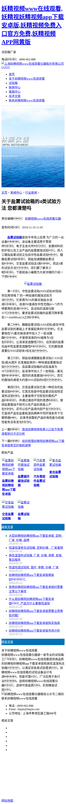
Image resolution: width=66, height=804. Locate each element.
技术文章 (15, 96)
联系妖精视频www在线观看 (27, 100)
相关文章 (7, 641)
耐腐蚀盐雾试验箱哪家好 (25, 741)
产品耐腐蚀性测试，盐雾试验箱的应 (35, 736)
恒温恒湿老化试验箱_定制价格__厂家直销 (36, 547)
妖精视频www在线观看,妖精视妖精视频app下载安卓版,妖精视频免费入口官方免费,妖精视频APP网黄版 (32, 25)
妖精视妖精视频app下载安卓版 (33, 773)
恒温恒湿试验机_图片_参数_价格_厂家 (34, 567)
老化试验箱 (38, 777)
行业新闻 (31, 192)
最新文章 (7, 527)
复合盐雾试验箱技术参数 (25, 745)
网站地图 (48, 789)
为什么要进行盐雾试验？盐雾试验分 (35, 732)
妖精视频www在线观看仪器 (43, 218)
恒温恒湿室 (55, 777)
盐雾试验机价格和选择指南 (26, 727)
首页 (12, 74)
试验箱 (13, 83)
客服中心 (15, 91)
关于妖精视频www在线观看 (27, 78)
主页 (4, 192)
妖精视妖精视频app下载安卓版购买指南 (34, 623)
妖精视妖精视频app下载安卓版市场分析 (34, 630)
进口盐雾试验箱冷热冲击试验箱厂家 (32, 749)
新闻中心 (15, 87)
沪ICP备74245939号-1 (39, 793)
